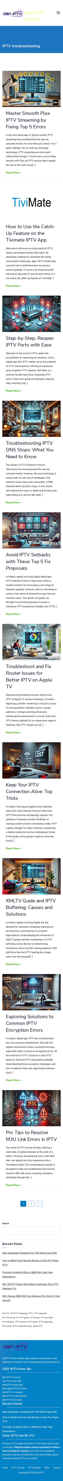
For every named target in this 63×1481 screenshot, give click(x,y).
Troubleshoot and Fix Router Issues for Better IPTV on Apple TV (29, 676)
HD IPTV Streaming (19, 1313)
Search (5, 1223)
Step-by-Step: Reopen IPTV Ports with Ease (30, 341)
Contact (57, 1467)
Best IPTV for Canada (12, 1392)
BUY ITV (5, 1313)
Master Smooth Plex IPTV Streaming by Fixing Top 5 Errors (28, 120)
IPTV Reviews (8, 1322)
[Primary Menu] (58, 13)
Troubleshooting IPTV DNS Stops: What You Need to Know (29, 450)
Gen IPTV (35, 6)
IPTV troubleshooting (22, 1326)
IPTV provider (47, 1318)
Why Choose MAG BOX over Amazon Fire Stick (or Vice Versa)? (31, 1298)
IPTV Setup (33, 1322)
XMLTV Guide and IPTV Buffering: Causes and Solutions (31, 907)
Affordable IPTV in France (14, 1388)
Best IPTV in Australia (12, 1385)
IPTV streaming (45, 1322)
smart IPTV (38, 1326)
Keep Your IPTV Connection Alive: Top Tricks (29, 792)
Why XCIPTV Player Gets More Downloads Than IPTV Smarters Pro (30, 1286)
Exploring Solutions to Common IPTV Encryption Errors (30, 1023)
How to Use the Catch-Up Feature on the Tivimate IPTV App (30, 233)
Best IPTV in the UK (11, 1377)
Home (5, 1467)
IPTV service (21, 1322)
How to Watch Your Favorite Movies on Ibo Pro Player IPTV (30, 1262)
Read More (13, 172)
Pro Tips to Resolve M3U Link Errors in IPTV (31, 1135)
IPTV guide (24, 1318)
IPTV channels (40, 1313)
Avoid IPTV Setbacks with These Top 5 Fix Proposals (28, 561)
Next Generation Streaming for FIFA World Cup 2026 (29, 1253)
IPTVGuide (35, 1318)
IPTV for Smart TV (10, 1318)
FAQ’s (47, 1467)
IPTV (31, 1313)
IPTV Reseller (34, 1467)
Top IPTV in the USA (11, 1381)
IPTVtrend (6, 1326)
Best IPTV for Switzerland (14, 1396)
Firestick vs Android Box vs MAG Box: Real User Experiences (27, 1274)
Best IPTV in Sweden (12, 1400)
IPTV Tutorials (18, 1467)
